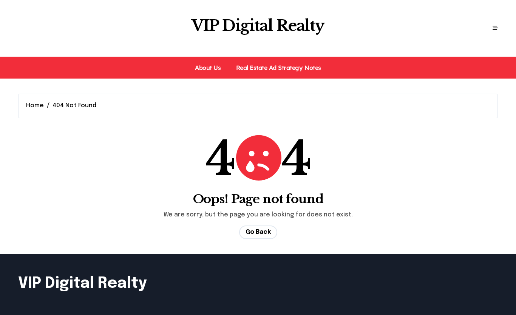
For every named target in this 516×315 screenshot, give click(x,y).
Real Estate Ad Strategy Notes (278, 67)
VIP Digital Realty (258, 25)
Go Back (258, 232)
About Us (208, 67)
